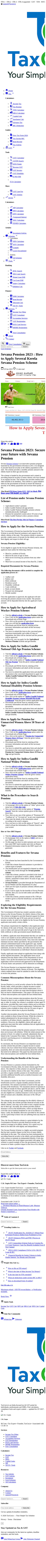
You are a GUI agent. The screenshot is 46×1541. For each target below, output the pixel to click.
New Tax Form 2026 (19, 135)
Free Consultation (17, 333)
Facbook (20, 1148)
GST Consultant (17, 315)
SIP (6, 1463)
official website (17, 615)
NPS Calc (35, 1306)
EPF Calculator (17, 214)
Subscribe (5, 1156)
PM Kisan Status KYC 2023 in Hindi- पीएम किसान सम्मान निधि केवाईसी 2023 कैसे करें (21, 492)
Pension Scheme (12, 464)
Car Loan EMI (16, 280)
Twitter (11, 1148)
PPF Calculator (17, 211)
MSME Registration (18, 328)
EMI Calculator (17, 296)
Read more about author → (10, 1204)
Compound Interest (18, 217)
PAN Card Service (18, 324)
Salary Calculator (17, 283)
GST (7, 1457)
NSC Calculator (17, 220)
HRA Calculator (17, 113)
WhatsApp (6, 1319)
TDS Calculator (17, 110)
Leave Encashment (18, 251)
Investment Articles (18, 233)
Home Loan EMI (17, 277)
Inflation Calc (16, 287)
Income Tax (15, 104)
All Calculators (10, 1482)
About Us (8, 1491)
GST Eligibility (17, 173)
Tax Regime (16, 107)
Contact (8, 1493)
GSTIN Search (17, 161)
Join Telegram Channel (30, 1539)
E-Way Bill (15, 177)
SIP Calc (20, 1306)
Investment (9, 1478)
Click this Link (20, 807)
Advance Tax (16, 122)
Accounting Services (18, 318)
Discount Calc (16, 303)
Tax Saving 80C (17, 139)
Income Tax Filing (18, 312)
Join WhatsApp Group (10, 1539)
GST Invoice (16, 170)
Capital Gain (16, 116)
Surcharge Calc (17, 119)
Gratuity (14, 248)
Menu (26, 343)
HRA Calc (27, 1306)
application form (24, 617)
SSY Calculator (17, 244)
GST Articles (16, 195)
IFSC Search (16, 271)
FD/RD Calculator (18, 223)
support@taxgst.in (9, 4)
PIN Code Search (17, 274)
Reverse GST (16, 167)
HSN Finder (16, 164)
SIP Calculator (16, 208)
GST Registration (17, 321)
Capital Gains (10, 1461)
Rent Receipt (16, 142)
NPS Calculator (17, 241)
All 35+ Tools (16, 306)
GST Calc (13, 1306)
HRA (7, 1459)
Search (25, 347)
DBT (33, 838)
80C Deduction (17, 126)
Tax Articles (15, 145)
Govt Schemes (6, 349)
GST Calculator (17, 158)
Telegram (17, 1319)
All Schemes (16, 258)
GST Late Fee (16, 191)
